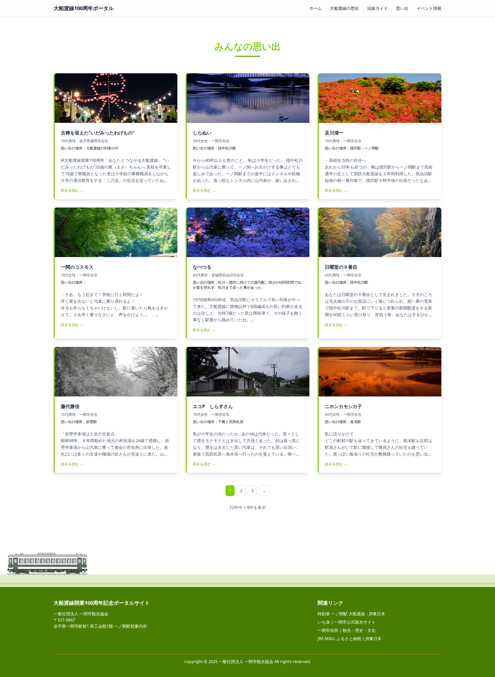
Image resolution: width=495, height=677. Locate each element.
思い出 (402, 8)
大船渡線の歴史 (344, 8)
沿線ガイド (377, 8)
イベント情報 (429, 8)
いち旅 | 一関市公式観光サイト (347, 622)
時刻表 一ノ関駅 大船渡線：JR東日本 (351, 614)
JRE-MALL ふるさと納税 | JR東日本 (350, 638)
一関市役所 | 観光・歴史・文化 (347, 630)
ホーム (315, 8)
